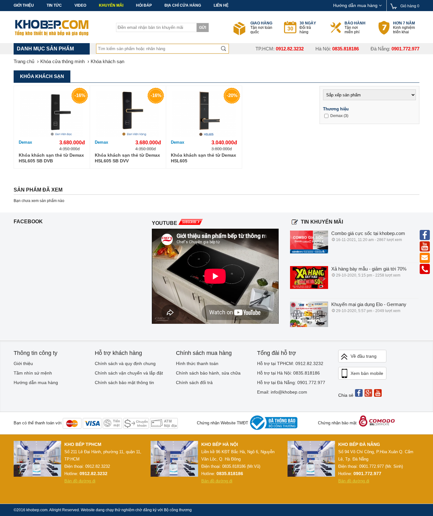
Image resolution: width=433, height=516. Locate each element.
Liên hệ (221, 5)
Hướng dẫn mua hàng (356, 5)
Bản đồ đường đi (79, 481)
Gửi (202, 27)
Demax (25, 142)
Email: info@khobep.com (282, 392)
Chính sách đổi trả (194, 382)
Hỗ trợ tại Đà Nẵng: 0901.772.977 (291, 382)
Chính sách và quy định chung (125, 363)
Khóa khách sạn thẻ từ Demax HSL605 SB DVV (127, 158)
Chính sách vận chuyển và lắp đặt (129, 373)
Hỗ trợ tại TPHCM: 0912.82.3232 (290, 363)
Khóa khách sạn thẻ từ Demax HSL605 (203, 158)
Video (80, 5)
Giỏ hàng (409, 6)
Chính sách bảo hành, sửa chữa (208, 373)
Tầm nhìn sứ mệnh (33, 373)
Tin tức (54, 5)
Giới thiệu (24, 5)
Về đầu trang (364, 356)
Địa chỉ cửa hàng (183, 5)
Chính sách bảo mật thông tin (124, 382)
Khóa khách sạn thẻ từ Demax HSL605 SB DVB (51, 158)
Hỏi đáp (144, 5)
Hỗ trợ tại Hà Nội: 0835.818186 (288, 373)
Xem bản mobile (367, 373)
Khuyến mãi (111, 5)
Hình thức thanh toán (197, 363)
